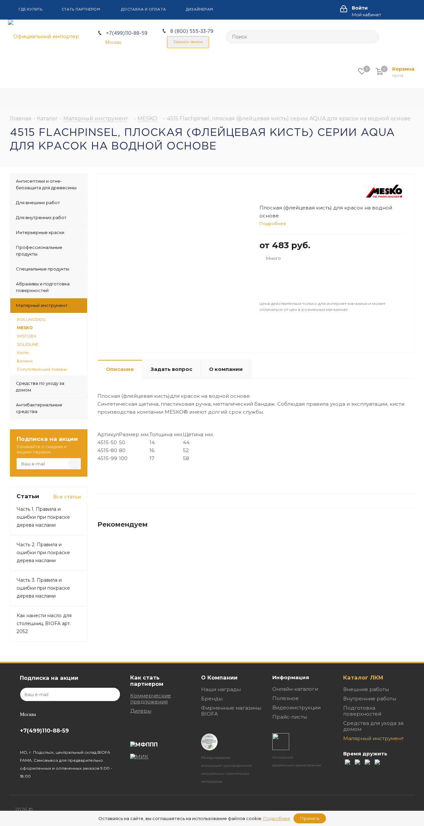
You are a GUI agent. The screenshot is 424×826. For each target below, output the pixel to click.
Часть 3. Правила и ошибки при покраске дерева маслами (43, 588)
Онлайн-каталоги (295, 689)
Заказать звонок (188, 41)
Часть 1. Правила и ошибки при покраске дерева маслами (43, 517)
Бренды (212, 698)
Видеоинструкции (296, 707)
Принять (309, 818)
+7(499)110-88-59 (126, 33)
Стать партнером (81, 9)
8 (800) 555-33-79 (191, 31)
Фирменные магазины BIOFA (231, 711)
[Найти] (371, 36)
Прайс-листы (289, 717)
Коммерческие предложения (150, 698)
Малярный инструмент (373, 738)
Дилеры (140, 711)
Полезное (285, 698)
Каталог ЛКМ (363, 677)
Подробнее (272, 223)
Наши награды (221, 689)
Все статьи (67, 497)
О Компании (219, 677)
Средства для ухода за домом (373, 726)
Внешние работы (366, 689)
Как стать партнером (146, 680)
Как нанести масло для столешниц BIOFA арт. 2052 (44, 623)
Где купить (30, 9)
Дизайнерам (199, 9)
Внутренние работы (369, 698)
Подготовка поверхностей (362, 711)
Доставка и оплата (143, 9)
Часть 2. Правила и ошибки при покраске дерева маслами (43, 552)
